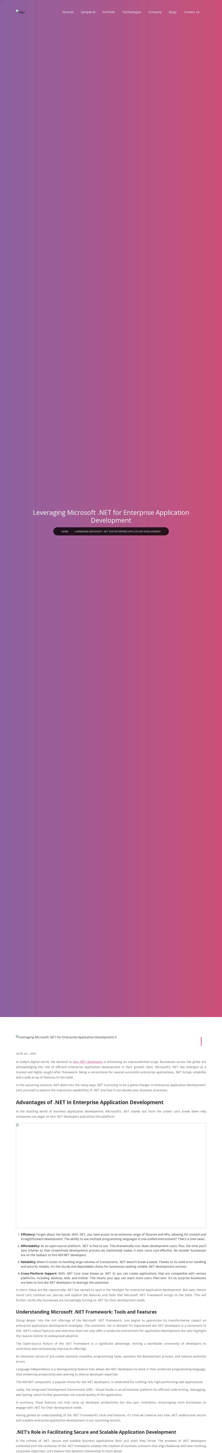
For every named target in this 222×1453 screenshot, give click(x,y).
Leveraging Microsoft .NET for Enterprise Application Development (118, 531)
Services (68, 12)
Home (64, 531)
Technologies (131, 12)
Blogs (173, 12)
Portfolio (109, 12)
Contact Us (192, 12)
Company (155, 12)
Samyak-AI (88, 12)
